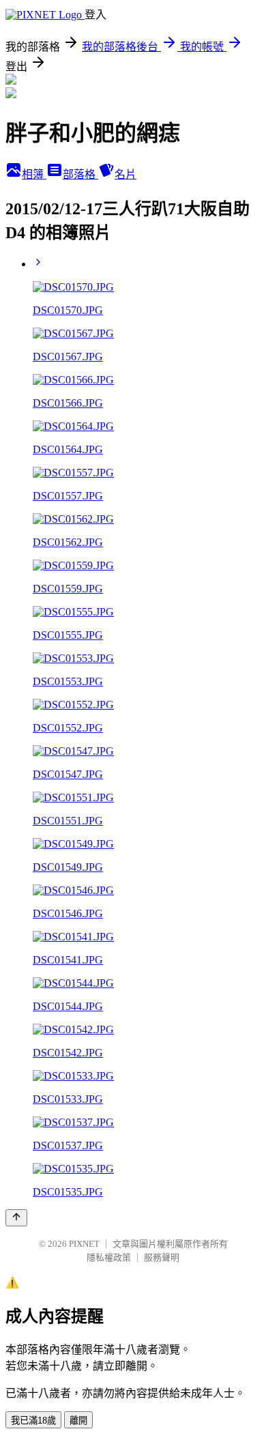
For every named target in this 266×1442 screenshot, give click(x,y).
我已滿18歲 (33, 1420)
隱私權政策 (109, 1257)
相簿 (34, 174)
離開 (78, 1420)
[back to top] (16, 1217)
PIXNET (84, 1244)
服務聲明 (161, 1257)
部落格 (80, 174)
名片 (125, 174)
